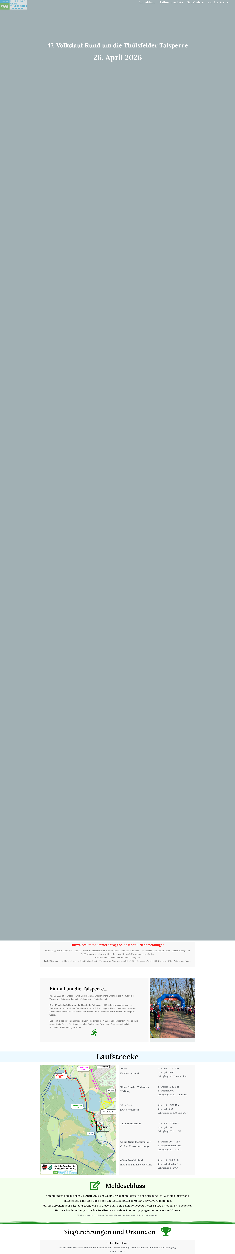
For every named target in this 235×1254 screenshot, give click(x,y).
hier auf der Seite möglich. (146, 1195)
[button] (153, 1008)
